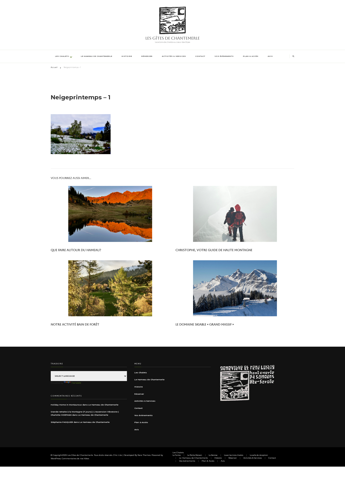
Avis (270, 56)
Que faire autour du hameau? (76, 250)
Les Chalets (62, 56)
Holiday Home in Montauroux (66, 405)
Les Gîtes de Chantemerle (172, 38)
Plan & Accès (250, 56)
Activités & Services (174, 56)
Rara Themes (144, 455)
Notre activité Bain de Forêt (75, 324)
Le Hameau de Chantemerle (96, 56)
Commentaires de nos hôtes (75, 458)
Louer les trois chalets (233, 455)
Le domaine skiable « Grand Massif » (204, 324)
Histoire (127, 56)
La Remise (213, 455)
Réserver (147, 56)
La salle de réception (259, 455)
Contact (200, 56)
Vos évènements (224, 56)
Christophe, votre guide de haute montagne (213, 250)
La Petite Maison (194, 455)
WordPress (56, 458)
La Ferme (176, 455)
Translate (76, 382)
